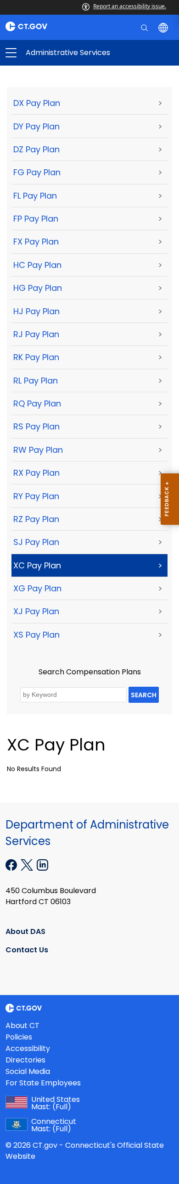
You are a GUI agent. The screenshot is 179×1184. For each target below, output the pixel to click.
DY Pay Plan (36, 126)
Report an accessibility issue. (129, 6)
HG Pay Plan (37, 288)
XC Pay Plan (37, 565)
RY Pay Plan (36, 496)
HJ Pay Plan (36, 311)
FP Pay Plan (35, 218)
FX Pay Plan (36, 241)
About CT (22, 1025)
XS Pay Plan (36, 634)
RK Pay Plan (36, 357)
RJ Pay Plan (36, 334)
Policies (19, 1037)
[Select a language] (164, 27)
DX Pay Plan (36, 103)
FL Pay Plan (35, 195)
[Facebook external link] (12, 864)
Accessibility (28, 1048)
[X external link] (28, 864)
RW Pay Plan (38, 450)
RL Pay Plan (35, 380)
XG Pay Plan (37, 588)
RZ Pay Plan (36, 519)
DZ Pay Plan (36, 149)
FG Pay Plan (37, 172)
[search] (145, 27)
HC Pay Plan (37, 265)
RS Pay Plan (36, 426)
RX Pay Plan (36, 472)
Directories (25, 1060)
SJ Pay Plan (36, 542)
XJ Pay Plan (36, 611)
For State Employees (43, 1083)
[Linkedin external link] (42, 864)
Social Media (28, 1071)
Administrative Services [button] (50, 53)
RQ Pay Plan (37, 403)
